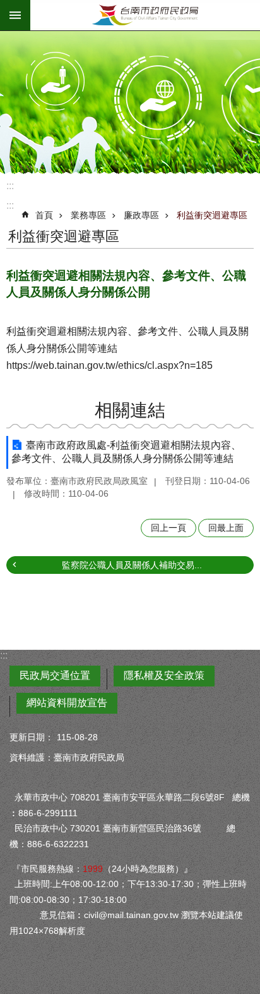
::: (10, 185)
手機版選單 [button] (15, 15)
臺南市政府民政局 (145, 15)
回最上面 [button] (226, 528)
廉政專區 (141, 215)
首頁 (44, 215)
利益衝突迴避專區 (212, 215)
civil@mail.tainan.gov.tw (131, 915)
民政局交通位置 (55, 675)
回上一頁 (168, 528)
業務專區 (88, 215)
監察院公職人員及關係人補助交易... (132, 565)
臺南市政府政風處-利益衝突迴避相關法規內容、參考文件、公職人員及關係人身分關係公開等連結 (126, 452)
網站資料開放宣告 (67, 702)
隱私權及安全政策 (164, 675)
